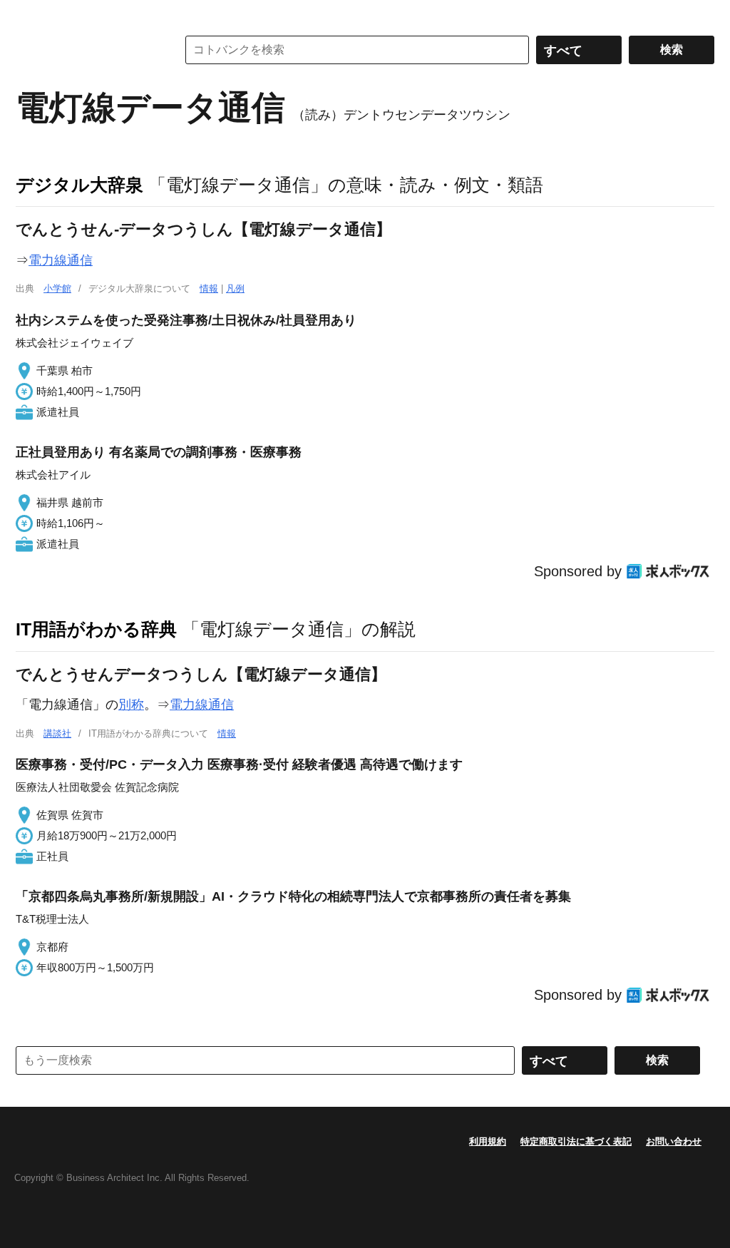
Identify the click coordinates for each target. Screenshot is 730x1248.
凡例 (235, 288)
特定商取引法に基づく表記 (576, 1141)
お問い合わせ (673, 1141)
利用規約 (487, 1141)
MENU (30, 14)
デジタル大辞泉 (79, 185)
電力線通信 (61, 260)
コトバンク (86, 50)
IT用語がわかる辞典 (96, 629)
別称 (131, 704)
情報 (209, 288)
